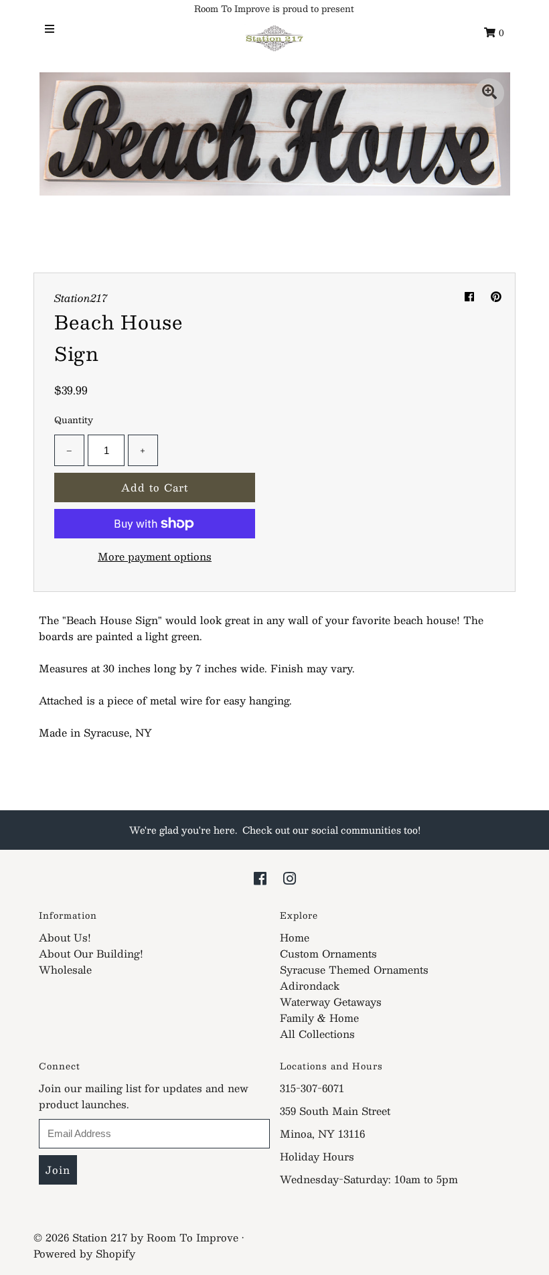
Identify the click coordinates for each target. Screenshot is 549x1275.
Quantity (73, 419)
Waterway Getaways (331, 1001)
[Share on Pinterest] (496, 296)
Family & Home (319, 1017)
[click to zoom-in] (489, 93)
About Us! (65, 937)
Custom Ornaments (328, 953)
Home (294, 937)
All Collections (317, 1033)
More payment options (155, 556)
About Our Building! (91, 953)
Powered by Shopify (84, 1253)
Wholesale (65, 969)
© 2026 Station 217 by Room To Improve (135, 1237)
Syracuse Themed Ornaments (354, 969)
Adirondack (309, 985)
